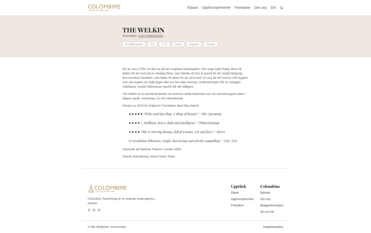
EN (273, 8)
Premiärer (242, 8)
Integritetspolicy (273, 226)
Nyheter (265, 192)
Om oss (260, 8)
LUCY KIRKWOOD (150, 35)
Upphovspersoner (216, 7)
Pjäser (192, 8)
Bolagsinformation (271, 205)
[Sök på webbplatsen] (281, 7)
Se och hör (267, 211)
